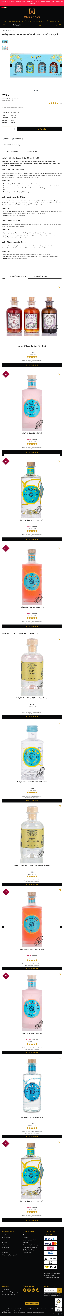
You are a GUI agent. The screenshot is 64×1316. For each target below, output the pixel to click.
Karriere (4, 1240)
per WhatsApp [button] (18, 138)
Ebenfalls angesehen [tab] (17, 276)
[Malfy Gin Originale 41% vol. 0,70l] (32, 1086)
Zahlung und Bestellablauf (9, 1255)
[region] (32, 65)
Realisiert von (55, 1313)
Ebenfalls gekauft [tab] (41, 276)
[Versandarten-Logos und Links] (51, 1266)
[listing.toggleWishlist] (59, 287)
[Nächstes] (61, 65)
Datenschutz (5, 1245)
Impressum (5, 1252)
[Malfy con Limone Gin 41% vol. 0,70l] (32, 489)
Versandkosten (25, 1308)
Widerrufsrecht (6, 1247)
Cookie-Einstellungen (29, 1250)
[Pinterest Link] (37, 1289)
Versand (4, 1242)
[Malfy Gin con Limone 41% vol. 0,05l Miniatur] (32, 750)
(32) (55, 103)
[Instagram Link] (33, 1289)
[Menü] (4, 25)
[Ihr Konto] (55, 25)
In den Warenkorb (41, 129)
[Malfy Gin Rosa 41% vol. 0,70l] (32, 402)
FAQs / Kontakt (6, 1237)
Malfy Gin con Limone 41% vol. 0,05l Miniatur (32, 782)
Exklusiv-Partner (6, 1235)
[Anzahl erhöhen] (14, 129)
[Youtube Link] (29, 1289)
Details (32, 801)
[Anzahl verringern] (3, 129)
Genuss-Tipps (27, 1252)
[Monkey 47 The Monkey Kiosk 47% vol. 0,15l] (32, 315)
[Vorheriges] (11, 65)
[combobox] (25, 25)
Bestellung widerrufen (32, 1303)
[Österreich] (5, 7)
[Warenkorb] (60, 25)
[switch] (58, 1310)
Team (24, 1235)
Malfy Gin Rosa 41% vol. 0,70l (32, 433)
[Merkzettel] (51, 25)
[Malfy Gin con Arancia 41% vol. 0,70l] (32, 576)
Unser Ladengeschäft (29, 1240)
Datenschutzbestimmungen (53, 1293)
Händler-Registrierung (8, 1294)
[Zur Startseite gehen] (32, 13)
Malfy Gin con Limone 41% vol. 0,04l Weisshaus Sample (32, 866)
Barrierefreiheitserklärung (30, 1245)
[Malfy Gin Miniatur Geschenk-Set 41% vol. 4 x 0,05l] (36, 65)
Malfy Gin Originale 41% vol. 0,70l (32, 1117)
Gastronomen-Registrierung (10, 1292)
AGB (3, 1250)
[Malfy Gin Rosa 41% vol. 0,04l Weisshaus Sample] (32, 666)
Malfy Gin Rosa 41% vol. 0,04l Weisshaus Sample (32, 698)
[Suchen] (40, 25)
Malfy (12, 120)
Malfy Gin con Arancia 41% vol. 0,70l (32, 607)
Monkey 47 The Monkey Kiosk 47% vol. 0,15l (32, 346)
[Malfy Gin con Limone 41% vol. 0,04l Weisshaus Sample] (32, 834)
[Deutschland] (3, 7)
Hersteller (26, 1242)
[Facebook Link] (24, 1289)
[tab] (12, 151)
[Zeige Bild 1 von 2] (34, 90)
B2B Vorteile (5, 1289)
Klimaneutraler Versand (30, 1247)
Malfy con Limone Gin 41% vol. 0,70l (32, 520)
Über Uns (26, 1237)
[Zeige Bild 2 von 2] (37, 90)
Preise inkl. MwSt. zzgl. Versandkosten (11, 98)
